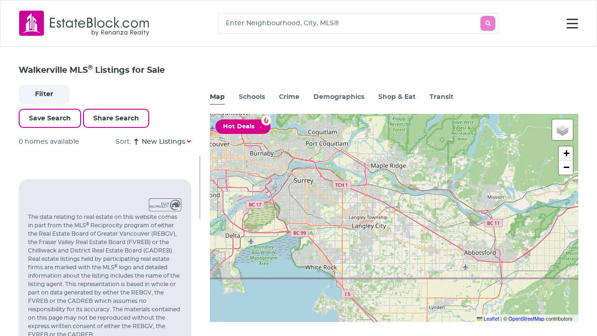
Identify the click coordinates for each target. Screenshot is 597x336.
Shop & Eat (397, 97)
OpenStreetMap (526, 318)
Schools (252, 97)
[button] (562, 129)
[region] (110, 246)
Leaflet (490, 318)
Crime (289, 97)
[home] (84, 23)
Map (217, 97)
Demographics (338, 97)
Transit (441, 97)
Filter (44, 94)
